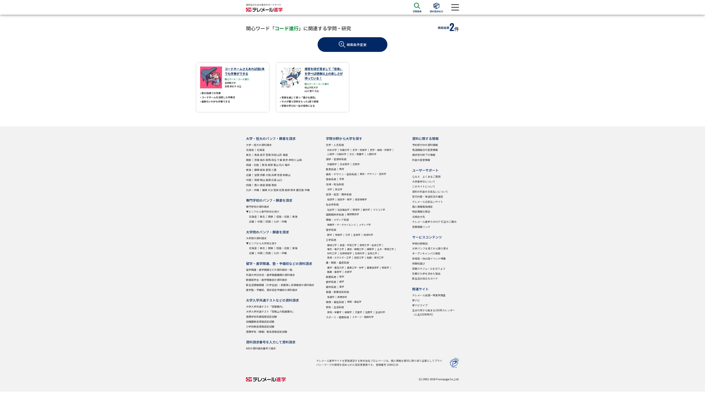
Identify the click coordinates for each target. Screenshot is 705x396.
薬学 (341, 286)
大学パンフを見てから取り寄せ (430, 248)
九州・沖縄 (252, 190)
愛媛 (268, 185)
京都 (262, 175)
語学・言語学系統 (336, 159)
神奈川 (292, 160)
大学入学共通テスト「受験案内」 (265, 306)
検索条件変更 (356, 44)
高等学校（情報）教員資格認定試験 (266, 331)
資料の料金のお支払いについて (430, 191)
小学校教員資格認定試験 (260, 326)
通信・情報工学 (355, 249)
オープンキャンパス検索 (426, 253)
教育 (341, 169)
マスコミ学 (379, 209)
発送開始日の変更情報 (425, 150)
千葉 (279, 160)
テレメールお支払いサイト (427, 201)
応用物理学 (346, 253)
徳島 (262, 185)
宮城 (268, 155)
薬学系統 (331, 287)
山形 (279, 155)
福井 (287, 165)
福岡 (264, 190)
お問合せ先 (418, 217)
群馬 (268, 160)
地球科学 (368, 234)
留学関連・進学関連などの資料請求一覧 (269, 270)
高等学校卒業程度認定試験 (261, 316)
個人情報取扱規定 (422, 206)
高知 (273, 185)
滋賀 (256, 175)
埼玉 (273, 160)
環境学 (356, 209)
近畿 (248, 175)
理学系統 (331, 230)
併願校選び (418, 263)
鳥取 (256, 180)
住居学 (368, 312)
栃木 (262, 160)
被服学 (348, 312)
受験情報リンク (421, 227)
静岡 (256, 170)
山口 (279, 180)
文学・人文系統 (335, 145)
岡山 (262, 180)
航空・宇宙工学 (348, 245)
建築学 (370, 249)
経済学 (330, 199)
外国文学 (344, 150)
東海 (248, 170)
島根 (268, 180)
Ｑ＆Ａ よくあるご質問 (426, 176)
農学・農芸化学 (335, 267)
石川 (281, 165)
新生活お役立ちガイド (425, 278)
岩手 (262, 155)
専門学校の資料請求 (257, 206)
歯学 (341, 281)
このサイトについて (423, 186)
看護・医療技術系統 (337, 292)
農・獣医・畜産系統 (337, 262)
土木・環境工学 (385, 249)
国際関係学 (353, 214)
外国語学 (332, 164)
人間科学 (371, 154)
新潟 (264, 165)
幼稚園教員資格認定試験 (260, 321)
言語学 (356, 164)
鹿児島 (300, 190)
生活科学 (380, 312)
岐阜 (262, 170)
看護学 (330, 297)
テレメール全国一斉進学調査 (429, 295)
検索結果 (443, 27)
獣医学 (385, 267)
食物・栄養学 (334, 312)
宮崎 (276, 190)
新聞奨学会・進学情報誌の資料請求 (266, 280)
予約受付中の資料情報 (425, 145)
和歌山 (286, 175)
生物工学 (372, 253)
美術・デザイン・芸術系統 (341, 174)
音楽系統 (331, 179)
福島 (285, 155)
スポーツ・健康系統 (337, 317)
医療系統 (331, 277)
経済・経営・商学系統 (339, 194)
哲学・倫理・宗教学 (380, 150)
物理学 (338, 234)
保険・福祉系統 (335, 302)
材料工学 (332, 253)
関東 (248, 160)
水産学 (348, 272)
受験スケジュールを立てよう (428, 268)
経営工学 (359, 257)
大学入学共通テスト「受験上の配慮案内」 (270, 311)
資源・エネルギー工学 (339, 257)
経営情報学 (361, 199)
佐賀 (281, 190)
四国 (248, 185)
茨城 (256, 160)
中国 (248, 180)
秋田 (273, 155)
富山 (276, 165)
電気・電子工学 (335, 249)
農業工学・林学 (355, 267)
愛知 (268, 170)
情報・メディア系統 (337, 219)
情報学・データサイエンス (341, 224)
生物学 (356, 234)
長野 (270, 165)
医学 (341, 276)
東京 (285, 160)
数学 (329, 234)
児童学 (358, 312)
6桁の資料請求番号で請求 (261, 348)
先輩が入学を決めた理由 (426, 273)
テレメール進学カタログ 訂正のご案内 (434, 221)
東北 (248, 155)
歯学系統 (331, 282)
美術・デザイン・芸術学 (373, 174)
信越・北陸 (252, 165)
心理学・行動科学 (336, 154)
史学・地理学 (359, 150)
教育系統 (331, 169)
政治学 (338, 189)
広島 (273, 180)
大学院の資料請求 (256, 238)
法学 (329, 189)
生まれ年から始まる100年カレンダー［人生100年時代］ (433, 312)
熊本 (293, 190)
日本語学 (344, 164)
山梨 (299, 160)
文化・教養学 (356, 154)
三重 (273, 170)
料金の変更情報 (421, 160)
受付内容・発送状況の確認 (427, 196)
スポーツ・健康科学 (363, 317)
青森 (256, 155)
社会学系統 (332, 204)
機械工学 (332, 245)
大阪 (268, 175)
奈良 (279, 175)
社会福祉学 (343, 209)
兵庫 (273, 175)
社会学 (330, 209)
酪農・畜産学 (334, 272)
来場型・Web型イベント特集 (429, 258)
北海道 (250, 150)
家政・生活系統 (335, 307)
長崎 (287, 190)
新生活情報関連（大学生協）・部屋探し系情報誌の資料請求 (280, 285)
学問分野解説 (420, 243)
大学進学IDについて (423, 181)
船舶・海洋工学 (375, 257)
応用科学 (359, 253)
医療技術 (342, 297)
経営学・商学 (344, 199)
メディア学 (365, 224)
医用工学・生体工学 (370, 245)
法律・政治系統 (335, 184)
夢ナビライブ (420, 305)
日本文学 (332, 150)
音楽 (341, 179)
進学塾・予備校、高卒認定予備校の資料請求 (271, 290)
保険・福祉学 (354, 301)
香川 (256, 185)
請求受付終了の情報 (423, 155)
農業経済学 (373, 267)
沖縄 (307, 190)
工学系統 (331, 240)
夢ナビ (416, 300)
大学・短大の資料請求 (259, 145)
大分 (270, 190)
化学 (347, 234)
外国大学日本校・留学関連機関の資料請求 (270, 275)
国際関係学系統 (335, 214)
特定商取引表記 (421, 211)
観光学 (366, 209)
